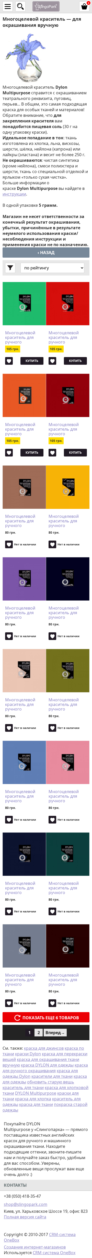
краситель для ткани (23, 1087)
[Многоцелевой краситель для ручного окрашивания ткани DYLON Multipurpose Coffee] (67, 945)
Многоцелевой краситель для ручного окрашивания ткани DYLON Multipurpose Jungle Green (64, 888)
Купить (32, 361)
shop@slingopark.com (25, 1204)
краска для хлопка (33, 1099)
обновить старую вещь (50, 1082)
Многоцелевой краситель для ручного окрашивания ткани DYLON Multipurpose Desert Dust (20, 521)
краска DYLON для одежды (47, 1065)
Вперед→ (55, 1032)
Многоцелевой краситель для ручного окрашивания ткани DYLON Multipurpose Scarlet (64, 337)
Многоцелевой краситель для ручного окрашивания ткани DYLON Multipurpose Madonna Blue (20, 796)
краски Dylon (28, 1054)
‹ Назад (46, 252)
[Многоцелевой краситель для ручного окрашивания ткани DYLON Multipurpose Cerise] (67, 395)
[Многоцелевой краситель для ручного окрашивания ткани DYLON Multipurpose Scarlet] (67, 303)
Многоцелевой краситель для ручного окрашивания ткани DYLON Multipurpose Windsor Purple (20, 613)
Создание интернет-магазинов (35, 1247)
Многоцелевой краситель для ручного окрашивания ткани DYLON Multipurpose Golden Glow (64, 521)
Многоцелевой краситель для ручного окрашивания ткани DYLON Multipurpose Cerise (64, 429)
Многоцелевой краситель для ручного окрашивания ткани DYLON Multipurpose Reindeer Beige (20, 704)
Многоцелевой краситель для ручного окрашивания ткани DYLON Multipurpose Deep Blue (24, 888)
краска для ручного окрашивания (45, 1067)
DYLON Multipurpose (35, 1093)
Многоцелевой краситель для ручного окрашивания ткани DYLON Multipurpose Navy (67, 613)
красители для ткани (52, 1076)
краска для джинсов (44, 1048)
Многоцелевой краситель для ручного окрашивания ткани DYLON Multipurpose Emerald (20, 337)
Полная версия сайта (25, 1217)
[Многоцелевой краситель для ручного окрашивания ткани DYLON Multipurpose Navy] (67, 578)
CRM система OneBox (54, 1252)
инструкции (14, 194)
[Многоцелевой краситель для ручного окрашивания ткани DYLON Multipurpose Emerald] (24, 303)
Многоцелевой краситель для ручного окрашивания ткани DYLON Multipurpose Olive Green (67, 704)
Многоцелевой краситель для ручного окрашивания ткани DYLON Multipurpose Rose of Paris (67, 796)
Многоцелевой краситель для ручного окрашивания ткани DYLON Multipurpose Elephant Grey (20, 980)
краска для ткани (36, 1104)
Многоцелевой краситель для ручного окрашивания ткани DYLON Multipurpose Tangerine (20, 429)
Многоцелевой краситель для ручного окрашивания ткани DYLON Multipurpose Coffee (64, 980)
